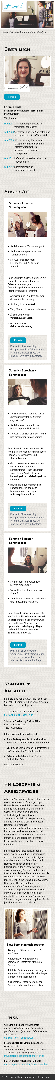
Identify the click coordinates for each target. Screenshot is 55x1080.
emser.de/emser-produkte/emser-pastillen (26, 1064)
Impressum (44, 1077)
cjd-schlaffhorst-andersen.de (18, 1037)
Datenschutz (30, 1077)
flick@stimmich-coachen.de (18, 714)
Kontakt (12, 96)
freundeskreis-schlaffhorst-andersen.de (24, 1055)
